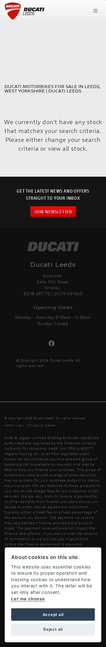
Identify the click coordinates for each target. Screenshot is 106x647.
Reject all (53, 629)
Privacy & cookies (42, 425)
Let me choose (28, 598)
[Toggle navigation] (95, 11)
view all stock (67, 148)
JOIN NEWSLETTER (53, 211)
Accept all (53, 614)
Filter (86, 31)
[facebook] (53, 343)
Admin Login (14, 425)
